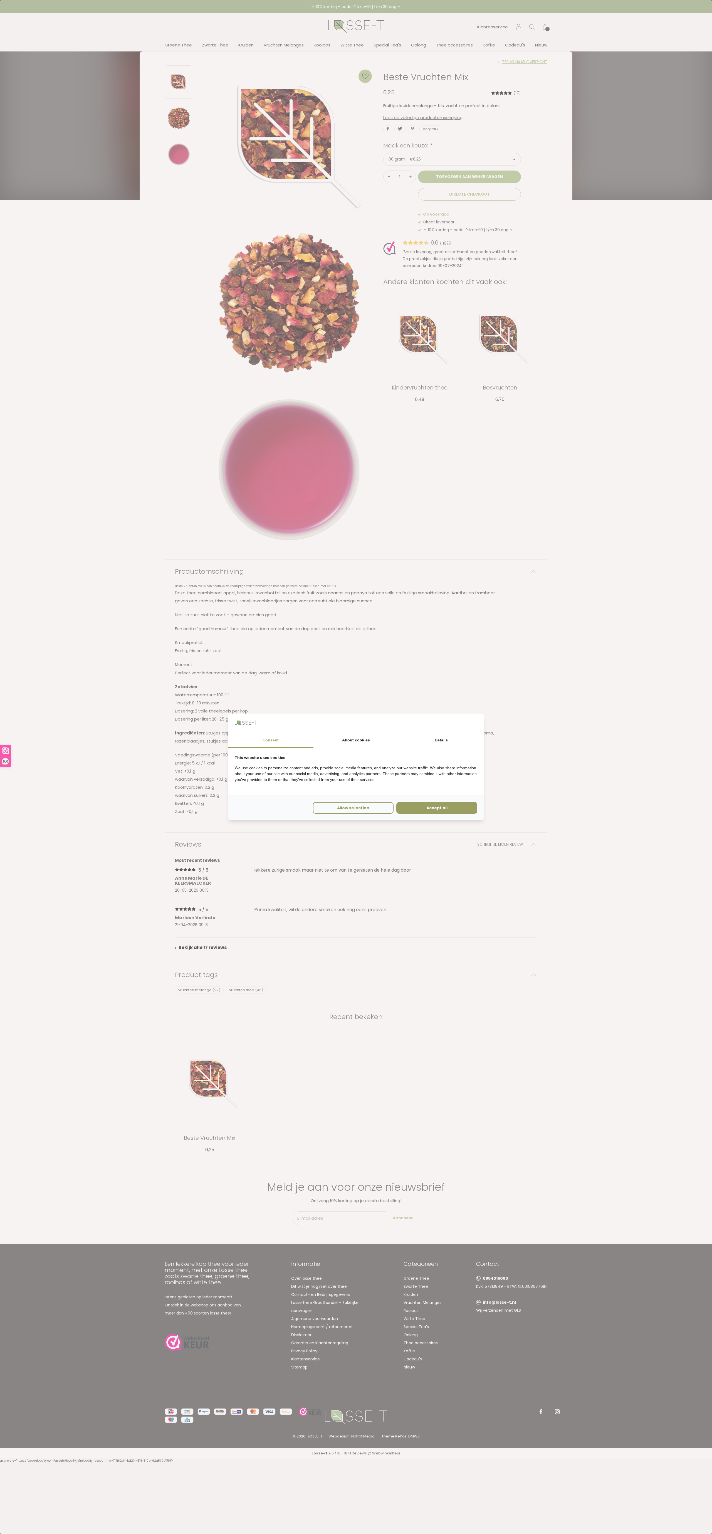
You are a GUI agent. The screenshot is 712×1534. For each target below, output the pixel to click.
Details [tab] (441, 740)
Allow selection (353, 808)
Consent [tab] (271, 740)
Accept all (437, 808)
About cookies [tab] (356, 740)
